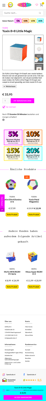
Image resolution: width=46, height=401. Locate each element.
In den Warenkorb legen (22, 100)
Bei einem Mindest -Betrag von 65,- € (33, 156)
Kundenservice (30, 344)
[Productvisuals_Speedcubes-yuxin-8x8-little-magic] (18, 52)
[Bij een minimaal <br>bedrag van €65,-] (32, 150)
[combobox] (19, 13)
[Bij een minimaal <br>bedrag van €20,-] (13, 134)
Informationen (10, 344)
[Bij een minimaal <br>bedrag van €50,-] (13, 150)
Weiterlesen (10, 86)
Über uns (8, 321)
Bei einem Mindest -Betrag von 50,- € (13, 156)
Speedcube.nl (10, 374)
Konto (27, 321)
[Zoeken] (40, 13)
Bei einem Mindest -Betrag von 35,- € (33, 140)
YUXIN (5, 28)
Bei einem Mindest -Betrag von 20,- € (13, 140)
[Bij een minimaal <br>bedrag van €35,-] (33, 134)
